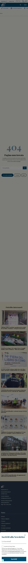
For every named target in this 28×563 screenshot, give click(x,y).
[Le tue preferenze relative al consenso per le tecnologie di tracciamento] (2, 560)
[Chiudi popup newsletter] (25, 535)
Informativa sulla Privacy (15, 551)
